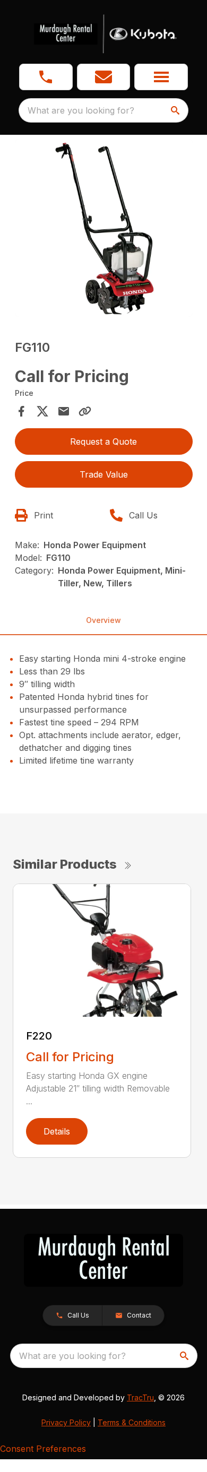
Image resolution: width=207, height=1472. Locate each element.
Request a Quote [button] (103, 441)
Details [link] (57, 1131)
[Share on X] (42, 411)
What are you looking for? (81, 110)
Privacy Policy (66, 1422)
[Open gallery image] (104, 228)
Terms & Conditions (132, 1422)
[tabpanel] (104, 229)
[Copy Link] (85, 411)
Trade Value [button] (104, 474)
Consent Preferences (43, 1448)
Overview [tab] (103, 620)
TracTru (140, 1397)
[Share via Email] (63, 411)
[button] (46, 77)
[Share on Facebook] (21, 411)
